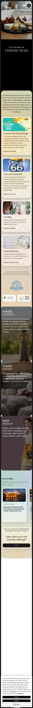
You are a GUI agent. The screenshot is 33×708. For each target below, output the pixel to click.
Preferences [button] (20, 693)
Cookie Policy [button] (13, 691)
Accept (16, 697)
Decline (16, 700)
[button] (29, 5)
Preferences (16, 704)
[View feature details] (16, 334)
